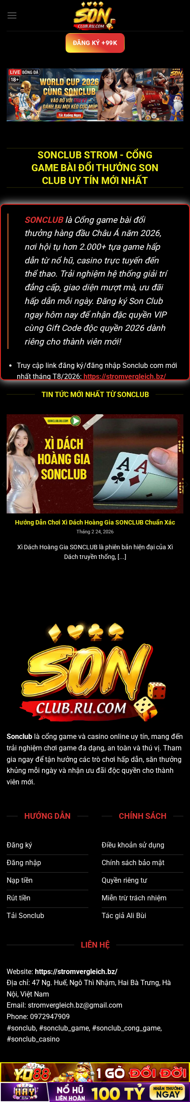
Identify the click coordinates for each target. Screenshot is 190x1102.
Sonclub (19, 736)
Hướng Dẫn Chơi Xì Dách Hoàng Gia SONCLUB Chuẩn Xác (82, 522)
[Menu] (12, 15)
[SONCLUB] (95, 15)
